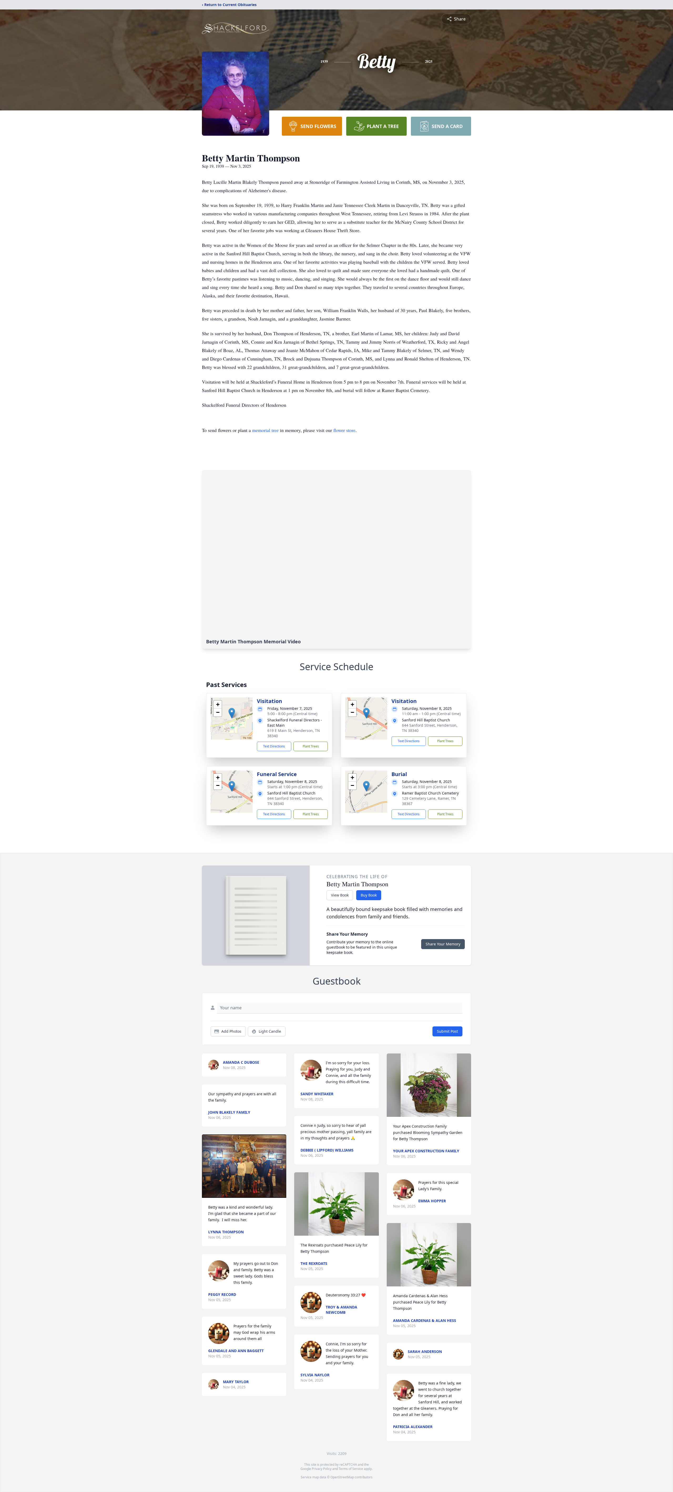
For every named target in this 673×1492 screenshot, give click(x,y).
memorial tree (265, 430)
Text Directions (274, 746)
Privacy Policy (322, 1468)
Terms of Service (351, 1468)
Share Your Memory (443, 943)
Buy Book (369, 895)
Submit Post (447, 1031)
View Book (340, 895)
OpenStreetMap (342, 1477)
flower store (344, 430)
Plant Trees (311, 746)
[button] (231, 713)
